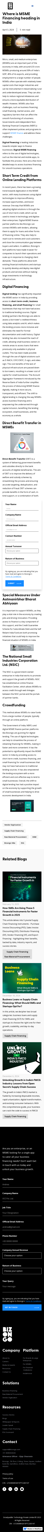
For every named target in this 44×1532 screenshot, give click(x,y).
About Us (6, 1358)
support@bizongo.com (11, 1449)
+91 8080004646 (9, 1453)
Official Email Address (16, 525)
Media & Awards (8, 1365)
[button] (32, 6)
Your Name (10, 504)
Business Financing (9, 1391)
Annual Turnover (13, 546)
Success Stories (8, 1415)
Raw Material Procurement (12, 1394)
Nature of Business (14, 558)
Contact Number (13, 536)
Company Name (13, 514)
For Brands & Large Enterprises (30, 1359)
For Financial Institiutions (28, 1368)
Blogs (4, 1418)
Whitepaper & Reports (10, 1422)
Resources (6, 1368)
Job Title (6, 1207)
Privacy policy (7, 1474)
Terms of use (7, 1478)
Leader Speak (7, 1425)
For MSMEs (27, 1364)
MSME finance (16, 133)
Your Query (7, 1281)
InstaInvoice (27, 1373)
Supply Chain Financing (11, 1429)
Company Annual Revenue (15, 1250)
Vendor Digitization (9, 1397)
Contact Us (6, 1372)
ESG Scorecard (8, 1432)
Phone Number (9, 1236)
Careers (5, 1361)
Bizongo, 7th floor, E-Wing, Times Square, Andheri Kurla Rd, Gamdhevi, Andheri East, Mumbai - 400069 (21, 1461)
